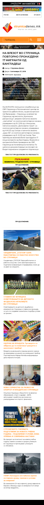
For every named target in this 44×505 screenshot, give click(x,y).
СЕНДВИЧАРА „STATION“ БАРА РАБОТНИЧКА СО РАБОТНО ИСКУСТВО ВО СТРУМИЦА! (21, 255)
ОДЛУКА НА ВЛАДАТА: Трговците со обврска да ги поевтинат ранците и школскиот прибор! (20, 345)
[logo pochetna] (21, 27)
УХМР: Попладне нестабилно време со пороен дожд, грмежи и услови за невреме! (20, 478)
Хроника (17, 75)
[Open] (39, 40)
